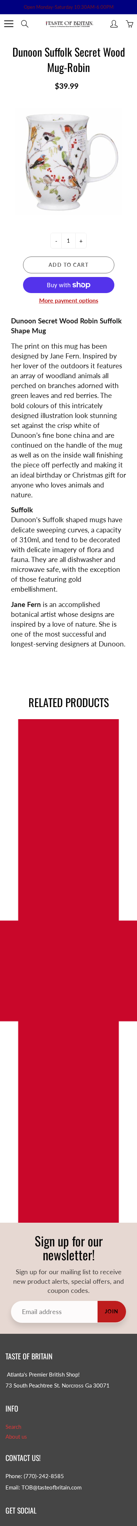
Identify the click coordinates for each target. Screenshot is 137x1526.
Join (112, 1311)
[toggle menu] (8, 23)
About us (16, 1437)
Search (13, 1427)
